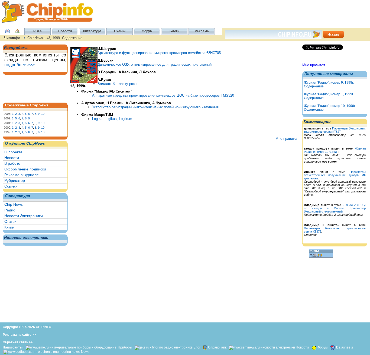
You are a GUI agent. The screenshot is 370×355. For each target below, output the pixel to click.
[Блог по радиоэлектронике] (164, 347)
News (85, 352)
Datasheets (345, 347)
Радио (9, 210)
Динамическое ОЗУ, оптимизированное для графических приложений (155, 64)
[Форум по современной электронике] (313, 347)
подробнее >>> (19, 64)
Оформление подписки (25, 169)
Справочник (217, 347)
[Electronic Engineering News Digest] (41, 352)
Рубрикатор (14, 180)
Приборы (125, 347)
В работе (12, 163)
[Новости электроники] (262, 347)
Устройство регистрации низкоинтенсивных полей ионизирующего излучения (155, 107)
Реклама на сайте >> (19, 335)
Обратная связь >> (18, 342)
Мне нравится (313, 65)
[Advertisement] (31, 88)
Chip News (13, 204)
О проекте (13, 152)
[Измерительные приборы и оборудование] (71, 347)
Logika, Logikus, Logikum (112, 119)
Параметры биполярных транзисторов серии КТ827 (335, 130)
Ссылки (11, 186)
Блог (197, 347)
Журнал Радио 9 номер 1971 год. (335, 150)
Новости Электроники (23, 216)
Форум (322, 347)
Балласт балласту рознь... (120, 84)
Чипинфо (12, 38)
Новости (11, 158)
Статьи (10, 221)
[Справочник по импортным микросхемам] (204, 347)
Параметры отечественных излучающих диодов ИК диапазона (335, 175)
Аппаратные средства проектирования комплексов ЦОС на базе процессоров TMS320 (163, 95)
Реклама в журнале (21, 175)
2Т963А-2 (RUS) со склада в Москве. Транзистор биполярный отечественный (335, 208)
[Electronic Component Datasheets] (332, 347)
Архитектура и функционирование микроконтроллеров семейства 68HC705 (159, 53)
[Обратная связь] (7, 34)
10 (42, 113)
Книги (9, 227)
